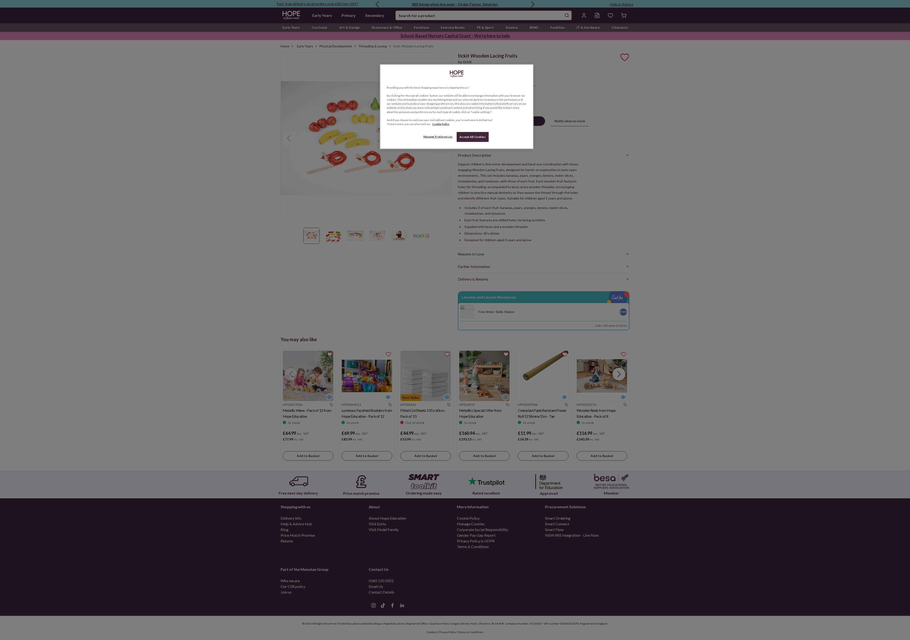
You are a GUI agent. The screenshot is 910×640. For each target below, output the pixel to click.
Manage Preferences (438, 136)
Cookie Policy (440, 124)
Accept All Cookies (473, 136)
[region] (457, 106)
